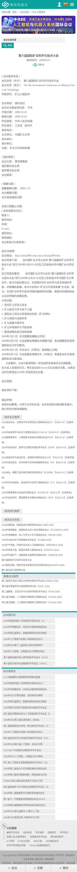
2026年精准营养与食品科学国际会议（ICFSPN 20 (25, 492)
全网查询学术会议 (38, 837)
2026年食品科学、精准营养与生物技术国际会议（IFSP (27, 497)
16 (59, 32)
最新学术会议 (13, 832)
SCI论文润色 (24, 841)
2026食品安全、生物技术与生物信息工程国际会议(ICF (27, 422)
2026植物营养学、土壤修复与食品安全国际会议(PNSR (27, 437)
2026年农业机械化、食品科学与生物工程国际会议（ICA (28, 482)
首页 (14, 12)
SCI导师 (10, 841)
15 (56, 32)
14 (53, 32)
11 (43, 32)
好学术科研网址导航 (16, 845)
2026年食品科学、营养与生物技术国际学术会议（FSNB (28, 447)
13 (49, 32)
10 (40, 32)
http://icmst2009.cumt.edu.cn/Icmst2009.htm (37, 255)
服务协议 (39, 859)
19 (69, 32)
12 (46, 32)
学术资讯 (64, 832)
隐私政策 (49, 859)
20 (72, 32)
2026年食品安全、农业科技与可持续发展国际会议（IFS (28, 462)
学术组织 (39, 832)
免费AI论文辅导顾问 (16, 837)
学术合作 (60, 855)
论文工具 (37, 841)
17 (62, 32)
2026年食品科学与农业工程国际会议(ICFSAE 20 (24, 432)
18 (65, 32)
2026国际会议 (52, 841)
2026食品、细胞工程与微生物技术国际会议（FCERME (27, 472)
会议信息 (24, 12)
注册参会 (65, 432)
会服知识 (51, 832)
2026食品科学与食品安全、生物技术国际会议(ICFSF (26, 457)
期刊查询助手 (56, 837)
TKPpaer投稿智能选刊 (40, 845)
